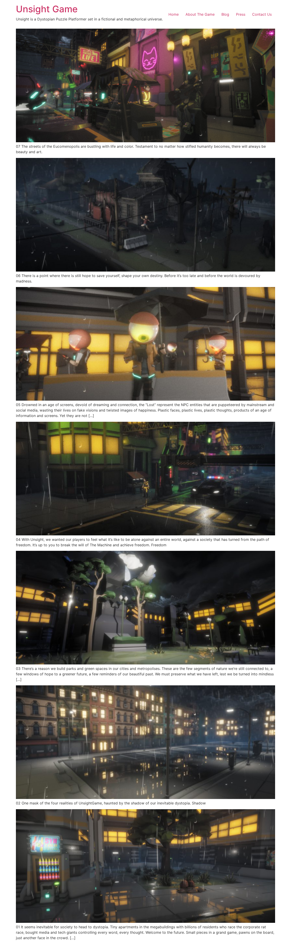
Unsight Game (47, 9)
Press (240, 14)
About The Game (200, 14)
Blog (225, 14)
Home (173, 14)
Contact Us (262, 14)
